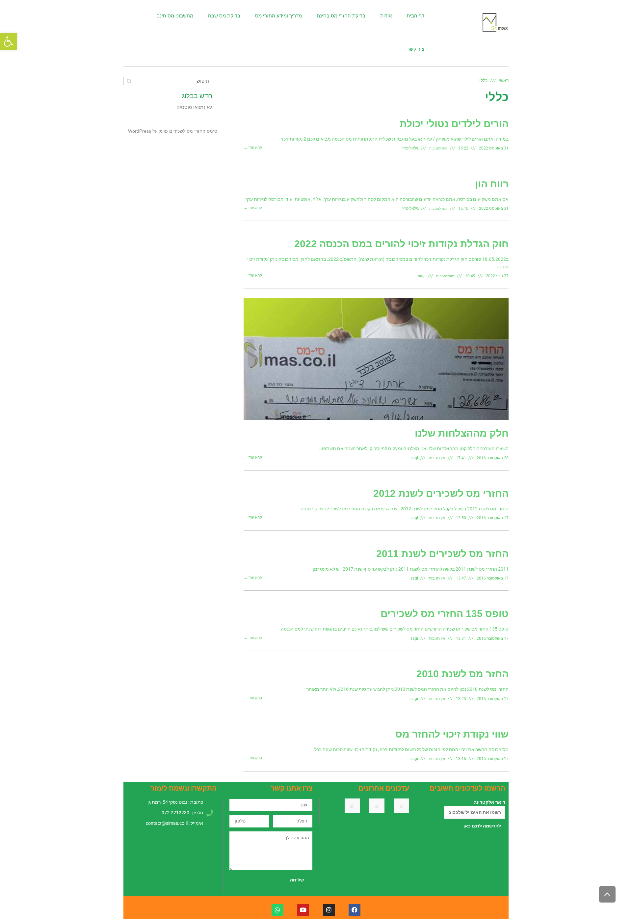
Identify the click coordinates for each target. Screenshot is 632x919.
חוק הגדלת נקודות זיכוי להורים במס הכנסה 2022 (401, 243)
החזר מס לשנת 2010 (462, 673)
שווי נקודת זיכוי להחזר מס (452, 734)
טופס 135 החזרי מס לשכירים (445, 613)
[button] (8, 41)
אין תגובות (437, 458)
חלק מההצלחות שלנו (462, 433)
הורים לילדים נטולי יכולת (454, 123)
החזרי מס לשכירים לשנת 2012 (441, 493)
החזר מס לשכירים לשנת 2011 (442, 553)
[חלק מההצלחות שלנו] (376, 359)
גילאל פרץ (410, 148)
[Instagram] (329, 910)
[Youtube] (303, 910)
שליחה (297, 879)
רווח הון (492, 183)
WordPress (139, 131)
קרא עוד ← (253, 148)
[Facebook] (354, 910)
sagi (422, 276)
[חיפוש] (129, 81)
